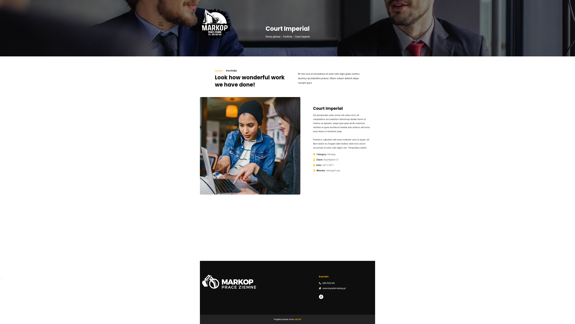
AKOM (298, 319)
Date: (319, 165)
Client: (319, 159)
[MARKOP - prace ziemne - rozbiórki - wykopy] (245, 24)
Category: (322, 154)
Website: (321, 170)
